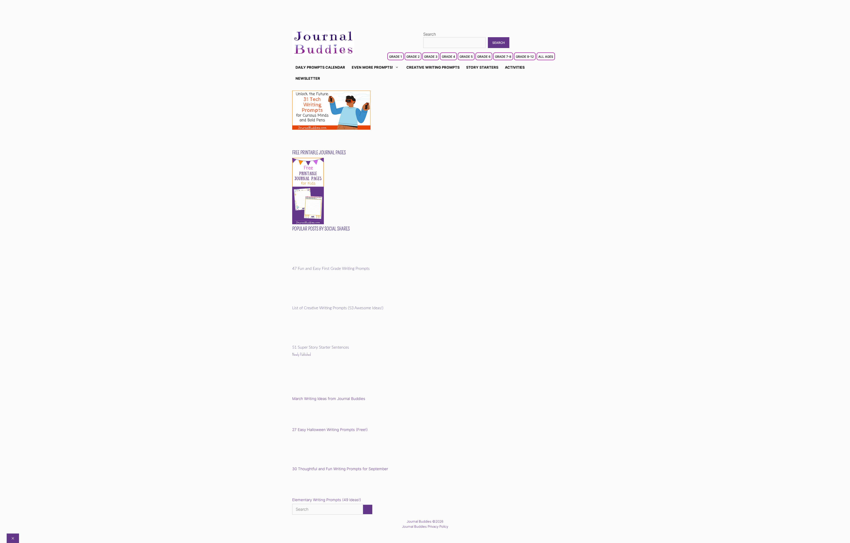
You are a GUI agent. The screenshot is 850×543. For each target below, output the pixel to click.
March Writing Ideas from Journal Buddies (328, 398)
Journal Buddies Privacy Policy (425, 526)
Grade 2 (413, 56)
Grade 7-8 (503, 56)
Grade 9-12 (525, 56)
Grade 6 (484, 56)
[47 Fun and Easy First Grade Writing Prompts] (323, 263)
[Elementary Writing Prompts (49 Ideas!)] (314, 485)
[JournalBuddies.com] (323, 43)
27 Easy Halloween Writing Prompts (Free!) (330, 429)
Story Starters (482, 67)
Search (429, 34)
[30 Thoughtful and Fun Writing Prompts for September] (323, 450)
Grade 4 (448, 56)
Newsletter (308, 78)
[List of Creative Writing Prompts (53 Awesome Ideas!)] (323, 303)
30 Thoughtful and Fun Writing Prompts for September (340, 469)
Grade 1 (395, 56)
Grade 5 (466, 56)
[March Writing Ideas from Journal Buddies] (323, 379)
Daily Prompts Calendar (320, 67)
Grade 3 (430, 56)
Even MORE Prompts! (372, 67)
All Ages (545, 56)
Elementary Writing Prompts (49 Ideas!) (326, 500)
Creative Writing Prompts (433, 67)
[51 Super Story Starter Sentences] (323, 342)
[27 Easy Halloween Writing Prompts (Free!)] (314, 415)
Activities (515, 67)
